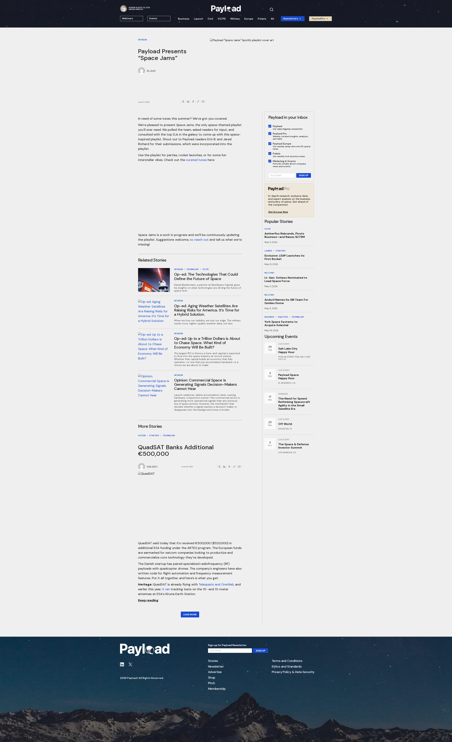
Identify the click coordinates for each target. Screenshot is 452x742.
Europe (248, 18)
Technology (192, 269)
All (272, 18)
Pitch (211, 683)
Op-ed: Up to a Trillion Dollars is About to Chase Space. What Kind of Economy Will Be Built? (207, 343)
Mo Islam (151, 71)
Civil (210, 18)
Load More (190, 614)
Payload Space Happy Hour (288, 376)
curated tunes (196, 160)
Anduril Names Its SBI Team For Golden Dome (286, 301)
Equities (283, 317)
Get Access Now (278, 212)
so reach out (199, 240)
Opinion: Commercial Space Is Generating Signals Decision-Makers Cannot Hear (205, 384)
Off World (285, 424)
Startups (154, 435)
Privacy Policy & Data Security (293, 672)
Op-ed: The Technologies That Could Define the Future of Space (206, 276)
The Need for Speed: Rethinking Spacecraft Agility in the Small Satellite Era (294, 404)
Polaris (262, 18)
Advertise (215, 672)
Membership (217, 689)
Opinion (142, 39)
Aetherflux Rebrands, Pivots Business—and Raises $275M (284, 235)
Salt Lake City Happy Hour (288, 350)
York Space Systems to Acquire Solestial (281, 323)
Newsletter (216, 667)
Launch (198, 18)
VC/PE (222, 18)
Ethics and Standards (287, 667)
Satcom (141, 435)
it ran (166, 589)
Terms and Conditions (287, 661)
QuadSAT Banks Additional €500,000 (176, 450)
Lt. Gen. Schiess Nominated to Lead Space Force (285, 279)
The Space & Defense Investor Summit (293, 445)
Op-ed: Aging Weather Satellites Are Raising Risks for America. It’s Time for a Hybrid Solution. (206, 310)
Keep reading (148, 600)
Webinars (127, 18)
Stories (213, 661)
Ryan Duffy (152, 466)
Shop (211, 678)
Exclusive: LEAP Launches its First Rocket (284, 257)
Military (235, 18)
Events (153, 18)
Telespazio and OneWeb (216, 584)
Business (183, 18)
